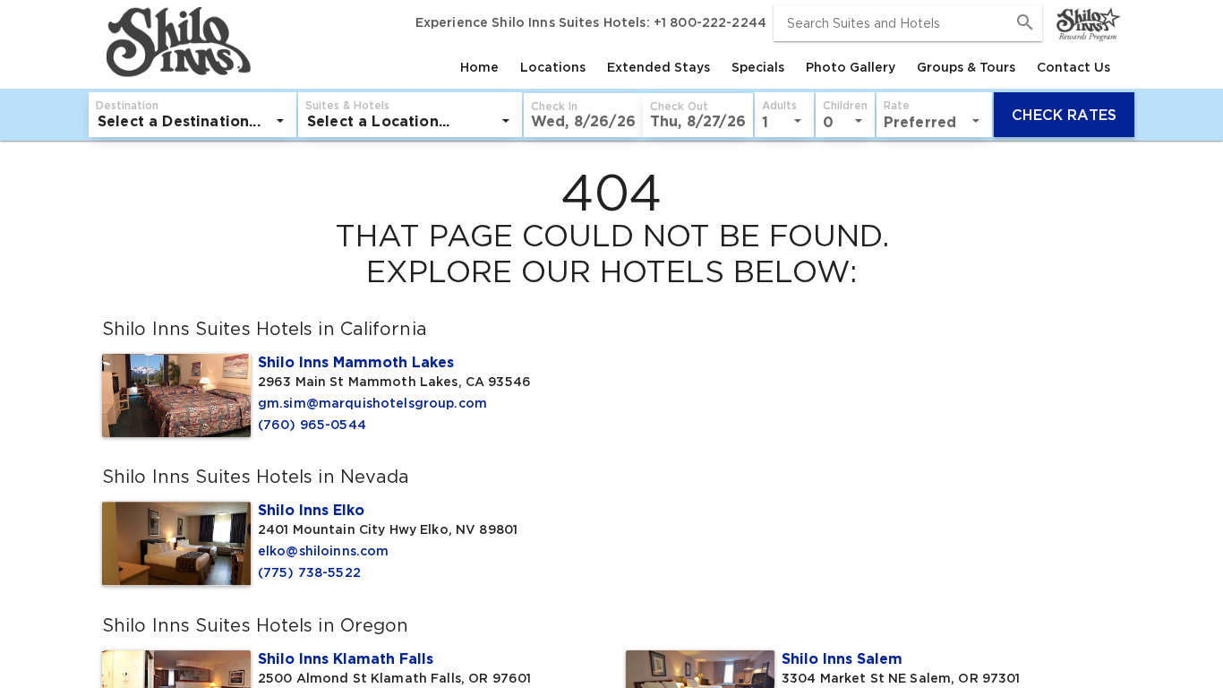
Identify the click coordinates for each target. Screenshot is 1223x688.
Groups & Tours (966, 67)
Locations (553, 67)
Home (479, 67)
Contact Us (1073, 67)
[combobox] (908, 23)
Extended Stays (658, 67)
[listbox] (192, 121)
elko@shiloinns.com (323, 551)
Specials (757, 67)
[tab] (479, 67)
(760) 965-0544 (312, 424)
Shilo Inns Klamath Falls (345, 658)
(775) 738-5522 (309, 572)
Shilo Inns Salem (842, 658)
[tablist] (688, 67)
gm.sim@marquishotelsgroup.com (372, 403)
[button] (583, 115)
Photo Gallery (850, 67)
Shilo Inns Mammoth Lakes (356, 362)
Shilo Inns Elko (311, 510)
